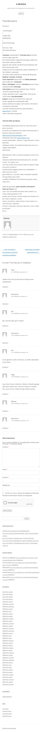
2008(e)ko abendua (8, 631)
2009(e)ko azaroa (7, 609)
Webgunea (6, 485)
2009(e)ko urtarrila (8, 628)
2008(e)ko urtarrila (8, 658)
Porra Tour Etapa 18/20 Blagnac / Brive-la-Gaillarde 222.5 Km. (20, 541)
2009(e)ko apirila (7, 621)
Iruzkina (5, 447)
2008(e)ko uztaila (7, 643)
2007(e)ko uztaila (7, 670)
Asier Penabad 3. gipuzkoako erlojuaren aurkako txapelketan (10, 252)
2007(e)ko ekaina (7, 672)
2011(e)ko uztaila (7, 597)
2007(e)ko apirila (7, 677)
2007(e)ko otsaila (7, 682)
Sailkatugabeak (13, 234)
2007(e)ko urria (7, 665)
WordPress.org (6, 716)
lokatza (6, 218)
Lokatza (21, 4)
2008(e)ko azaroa (7, 633)
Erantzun (5, 287)
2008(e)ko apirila (7, 650)
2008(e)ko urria (7, 636)
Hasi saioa (5, 709)
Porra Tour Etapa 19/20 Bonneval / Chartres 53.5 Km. (18, 538)
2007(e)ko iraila (7, 667)
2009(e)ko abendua (8, 606)
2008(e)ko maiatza (7, 648)
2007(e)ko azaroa (7, 662)
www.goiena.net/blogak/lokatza (12, 135)
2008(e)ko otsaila (7, 655)
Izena (4, 469)
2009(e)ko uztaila (7, 614)
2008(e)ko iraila (7, 638)
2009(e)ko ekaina (7, 616)
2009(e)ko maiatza (7, 619)
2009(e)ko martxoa (8, 623)
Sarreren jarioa (6, 711)
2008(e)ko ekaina (7, 645)
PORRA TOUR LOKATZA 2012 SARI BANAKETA (15, 531)
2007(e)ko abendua (8, 660)
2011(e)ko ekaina (7, 599)
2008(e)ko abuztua (8, 640)
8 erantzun (5, 26)
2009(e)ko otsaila (7, 626)
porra (28, 234)
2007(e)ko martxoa (8, 679)
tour (32, 234)
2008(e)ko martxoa (8, 653)
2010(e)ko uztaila (7, 602)
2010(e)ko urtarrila (8, 604)
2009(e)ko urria (7, 611)
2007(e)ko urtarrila (8, 684)
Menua (21, 13)
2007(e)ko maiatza (7, 675)
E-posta (5, 477)
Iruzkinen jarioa (7, 714)
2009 (25, 234)
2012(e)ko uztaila (7, 592)
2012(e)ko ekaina (7, 594)
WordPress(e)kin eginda (9, 728)
